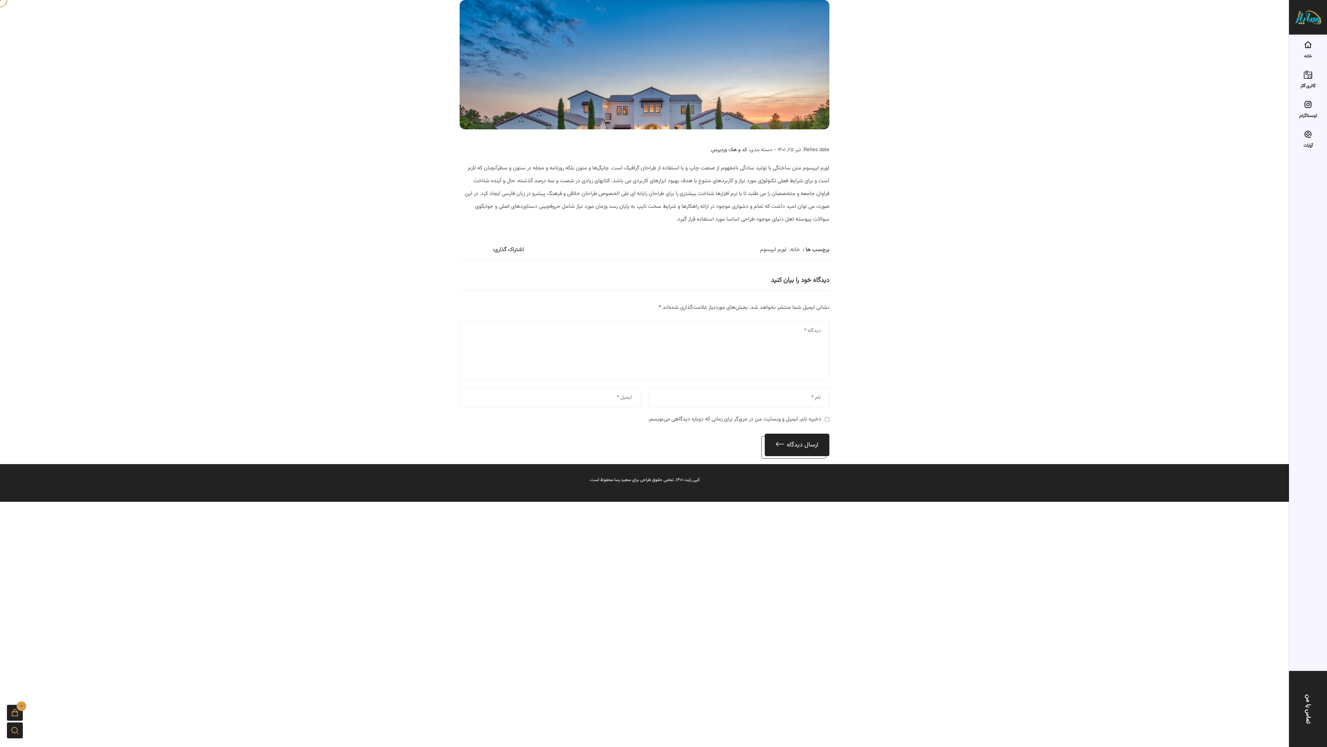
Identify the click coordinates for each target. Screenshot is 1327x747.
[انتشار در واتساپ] (470, 250)
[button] (15, 713)
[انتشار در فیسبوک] (486, 250)
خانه (1308, 56)
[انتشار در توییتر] (478, 250)
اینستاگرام (1308, 115)
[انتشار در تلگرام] (462, 250)
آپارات (1308, 145)
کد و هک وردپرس (729, 150)
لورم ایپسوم (773, 250)
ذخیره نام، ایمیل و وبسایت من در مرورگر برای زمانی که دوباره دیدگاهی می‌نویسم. (734, 419)
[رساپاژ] (1308, 17)
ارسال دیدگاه (802, 445)
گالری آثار (1308, 86)
